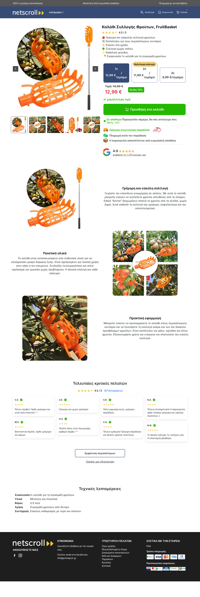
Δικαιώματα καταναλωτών (115, 552)
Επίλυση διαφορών (111, 556)
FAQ (148, 546)
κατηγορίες (55, 12)
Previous (15, 69)
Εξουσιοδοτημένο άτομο (114, 549)
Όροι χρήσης (108, 546)
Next (95, 69)
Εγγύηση (106, 562)
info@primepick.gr (66, 558)
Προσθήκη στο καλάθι (147, 109)
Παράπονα (107, 559)
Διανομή (106, 565)
